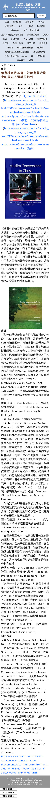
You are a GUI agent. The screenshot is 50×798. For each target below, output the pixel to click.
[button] (41, 16)
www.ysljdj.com (27, 779)
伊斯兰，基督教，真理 (28, 4)
